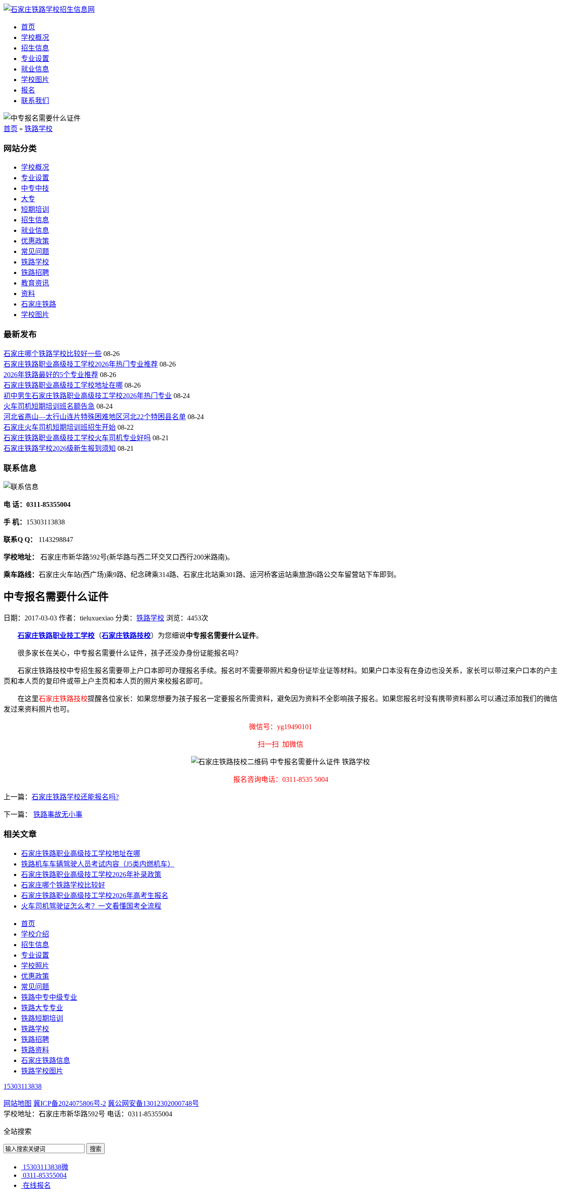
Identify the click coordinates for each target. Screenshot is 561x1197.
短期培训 (35, 209)
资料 (28, 293)
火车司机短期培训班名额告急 (49, 406)
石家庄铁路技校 (126, 635)
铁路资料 (35, 1050)
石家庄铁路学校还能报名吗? (75, 797)
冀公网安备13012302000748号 (153, 1103)
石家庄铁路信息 (45, 1060)
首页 (28, 27)
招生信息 (35, 48)
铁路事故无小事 (57, 814)
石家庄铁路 (38, 304)
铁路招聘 (35, 272)
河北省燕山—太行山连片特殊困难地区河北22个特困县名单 (95, 416)
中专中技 (35, 188)
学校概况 (35, 37)
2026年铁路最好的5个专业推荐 (51, 374)
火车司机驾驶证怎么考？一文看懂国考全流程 (91, 906)
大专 (28, 199)
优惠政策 (35, 241)
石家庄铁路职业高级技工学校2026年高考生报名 (94, 895)
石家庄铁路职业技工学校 (56, 635)
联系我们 (35, 100)
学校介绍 (35, 934)
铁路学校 (39, 128)
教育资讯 (35, 283)
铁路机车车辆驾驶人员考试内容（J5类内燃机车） (97, 864)
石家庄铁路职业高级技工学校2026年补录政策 (91, 874)
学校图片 (35, 79)
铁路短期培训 (42, 1018)
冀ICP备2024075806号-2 (69, 1103)
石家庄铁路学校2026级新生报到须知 (60, 448)
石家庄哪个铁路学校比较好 (63, 885)
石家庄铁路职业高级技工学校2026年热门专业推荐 (81, 364)
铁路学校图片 (42, 1071)
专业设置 (35, 58)
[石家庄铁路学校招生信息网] (49, 9)
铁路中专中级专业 (49, 997)
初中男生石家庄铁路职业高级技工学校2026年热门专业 (88, 395)
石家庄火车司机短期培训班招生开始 (60, 427)
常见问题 (35, 251)
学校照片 (35, 965)
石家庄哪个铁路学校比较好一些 (53, 353)
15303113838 (23, 1086)
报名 (28, 90)
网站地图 (18, 1103)
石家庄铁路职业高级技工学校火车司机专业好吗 (77, 438)
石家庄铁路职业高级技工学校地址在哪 (63, 385)
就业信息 (35, 69)
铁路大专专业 (42, 1008)
